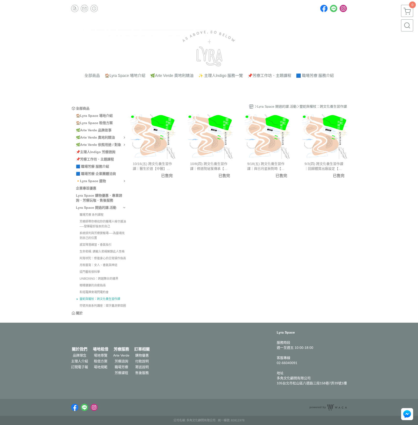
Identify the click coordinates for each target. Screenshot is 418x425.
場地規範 (100, 367)
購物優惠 (142, 355)
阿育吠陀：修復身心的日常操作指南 (103, 258)
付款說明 (142, 361)
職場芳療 (121, 367)
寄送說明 (142, 367)
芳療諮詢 (121, 361)
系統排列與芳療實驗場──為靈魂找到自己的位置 (102, 235)
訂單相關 (142, 349)
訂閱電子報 (79, 367)
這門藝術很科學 (90, 272)
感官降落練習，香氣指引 (96, 244)
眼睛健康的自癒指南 (93, 285)
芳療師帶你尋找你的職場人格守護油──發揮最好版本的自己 (103, 224)
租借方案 (100, 361)
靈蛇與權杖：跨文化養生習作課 (100, 299)
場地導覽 (100, 355)
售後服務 (142, 372)
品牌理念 (79, 355)
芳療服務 (121, 349)
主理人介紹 (79, 361)
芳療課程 (121, 372)
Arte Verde (121, 355)
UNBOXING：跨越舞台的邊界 (99, 278)
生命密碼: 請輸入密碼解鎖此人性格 (102, 251)
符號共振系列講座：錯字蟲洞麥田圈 (103, 305)
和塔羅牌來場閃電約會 (94, 292)
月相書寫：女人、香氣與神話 (98, 265)
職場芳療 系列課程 (92, 214)
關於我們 (79, 349)
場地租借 (100, 349)
